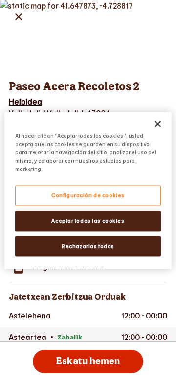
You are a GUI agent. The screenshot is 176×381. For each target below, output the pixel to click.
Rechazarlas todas (88, 246)
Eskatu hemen (88, 361)
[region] (88, 190)
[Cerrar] (158, 123)
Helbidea (25, 101)
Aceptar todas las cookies (87, 221)
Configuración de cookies (88, 195)
